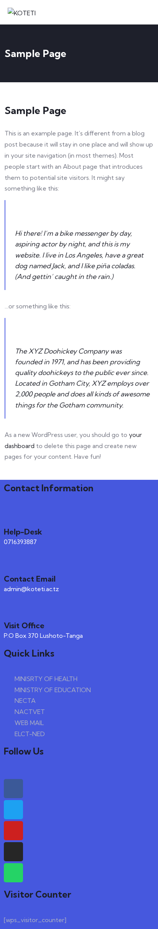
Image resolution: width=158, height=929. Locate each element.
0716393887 (20, 542)
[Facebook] (13, 788)
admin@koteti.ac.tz (31, 589)
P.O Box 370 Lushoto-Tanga (43, 635)
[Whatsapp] (13, 872)
